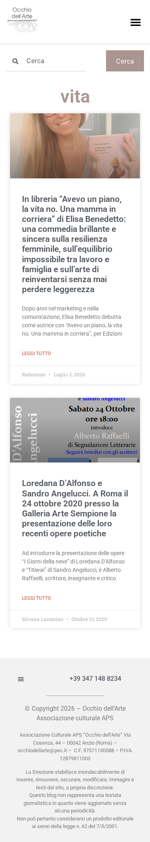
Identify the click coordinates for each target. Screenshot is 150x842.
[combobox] (46, 60)
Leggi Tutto (36, 353)
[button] (135, 22)
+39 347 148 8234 (95, 678)
